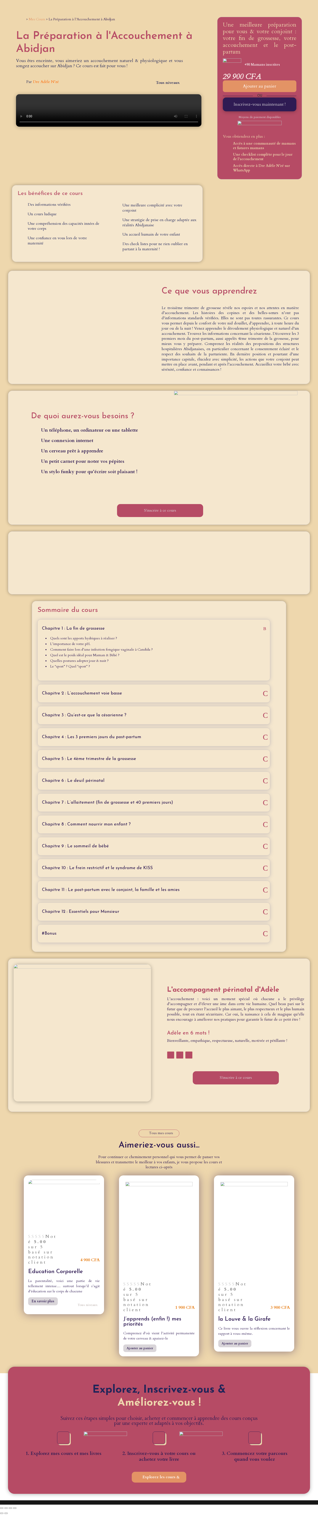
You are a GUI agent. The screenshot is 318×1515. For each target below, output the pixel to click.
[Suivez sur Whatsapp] (189, 1055)
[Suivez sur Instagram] (179, 1055)
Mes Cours (37, 19)
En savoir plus (43, 1301)
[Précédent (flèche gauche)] (1, 1513)
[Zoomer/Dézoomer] (1, 1508)
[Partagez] (10, 1508)
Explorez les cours (159, 1477)
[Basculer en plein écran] (6, 1508)
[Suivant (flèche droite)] (6, 1513)
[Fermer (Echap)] (14, 1508)
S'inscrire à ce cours (160, 510)
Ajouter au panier (259, 86)
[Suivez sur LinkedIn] (170, 1055)
